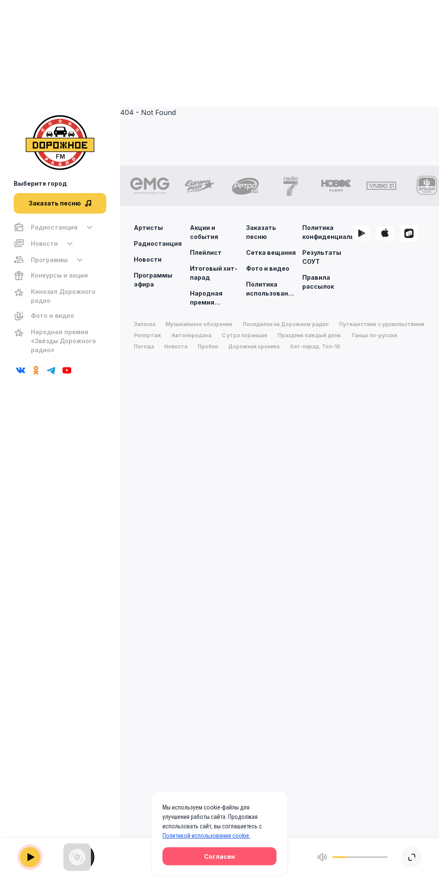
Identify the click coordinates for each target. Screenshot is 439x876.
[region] (60, 288)
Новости (148, 259)
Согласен (219, 856)
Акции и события (204, 232)
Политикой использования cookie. (206, 835)
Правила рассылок (318, 282)
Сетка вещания (271, 252)
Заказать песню (261, 232)
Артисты (148, 227)
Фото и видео (267, 268)
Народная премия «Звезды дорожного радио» (208, 298)
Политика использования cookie (271, 289)
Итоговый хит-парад (214, 273)
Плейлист (206, 252)
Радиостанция (158, 243)
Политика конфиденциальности (327, 232)
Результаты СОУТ (321, 257)
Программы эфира (153, 280)
